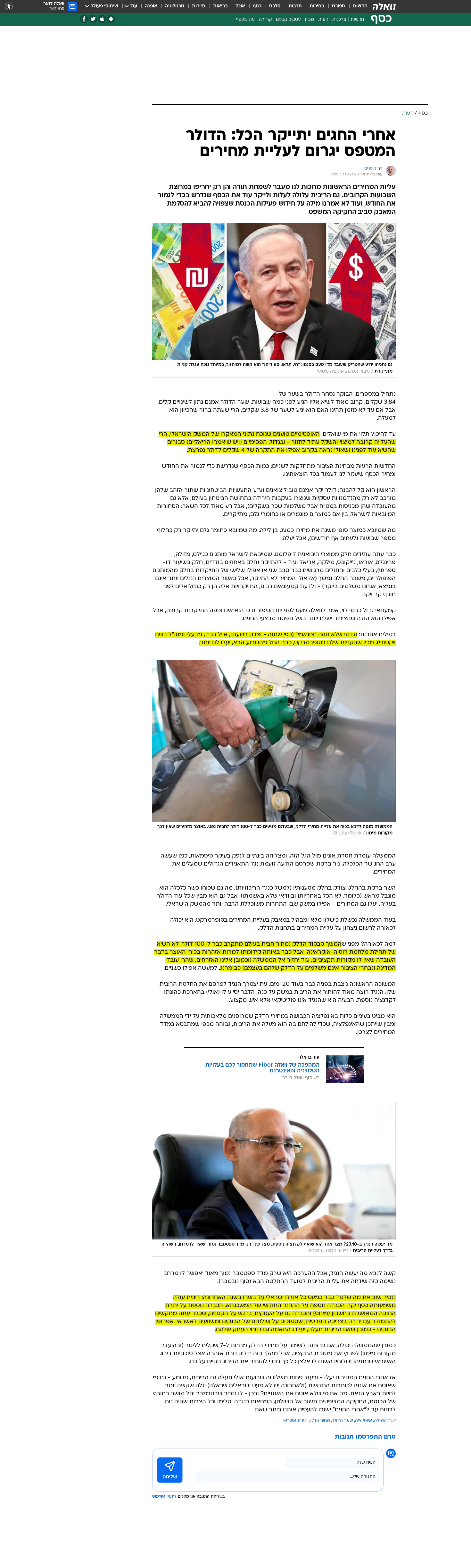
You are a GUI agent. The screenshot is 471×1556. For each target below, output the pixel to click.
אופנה (151, 6)
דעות (323, 20)
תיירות (198, 6)
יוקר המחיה (385, 1421)
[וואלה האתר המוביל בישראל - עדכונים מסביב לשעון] (384, 6)
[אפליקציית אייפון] (102, 19)
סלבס (275, 6)
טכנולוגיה (174, 6)
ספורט (338, 6)
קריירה (265, 20)
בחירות (317, 6)
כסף (257, 6)
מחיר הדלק (319, 1421)
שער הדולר (342, 1421)
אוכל (240, 6)
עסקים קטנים (288, 20)
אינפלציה (363, 1421)
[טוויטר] (93, 19)
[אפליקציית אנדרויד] (111, 19)
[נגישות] (9, 7)
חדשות (360, 6)
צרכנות (339, 20)
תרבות (295, 6)
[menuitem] (356, 6)
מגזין (309, 20)
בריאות (220, 6)
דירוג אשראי (295, 1421)
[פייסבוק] (84, 19)
